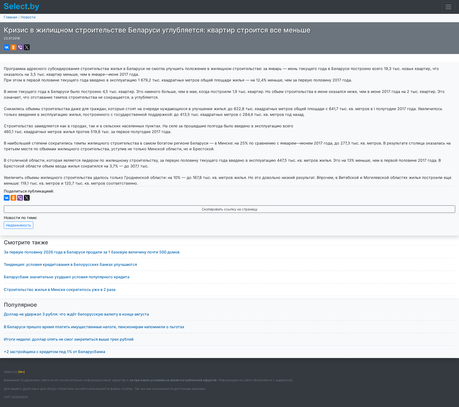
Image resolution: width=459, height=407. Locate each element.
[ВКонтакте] (7, 47)
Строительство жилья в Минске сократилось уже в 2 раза (59, 289)
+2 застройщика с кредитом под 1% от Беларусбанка (54, 351)
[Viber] (20, 47)
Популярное (20, 304)
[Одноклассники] (13, 47)
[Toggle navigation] (448, 7)
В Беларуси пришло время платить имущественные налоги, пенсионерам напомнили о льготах (94, 326)
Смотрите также (26, 242)
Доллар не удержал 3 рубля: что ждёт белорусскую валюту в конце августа (76, 314)
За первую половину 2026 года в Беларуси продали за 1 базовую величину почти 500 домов (92, 252)
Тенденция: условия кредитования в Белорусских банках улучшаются (70, 264)
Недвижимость (18, 225)
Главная (10, 17)
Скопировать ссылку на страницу (229, 209)
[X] (27, 47)
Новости (28, 17)
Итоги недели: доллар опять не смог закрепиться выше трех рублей (69, 339)
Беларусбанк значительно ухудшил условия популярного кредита (66, 276)
